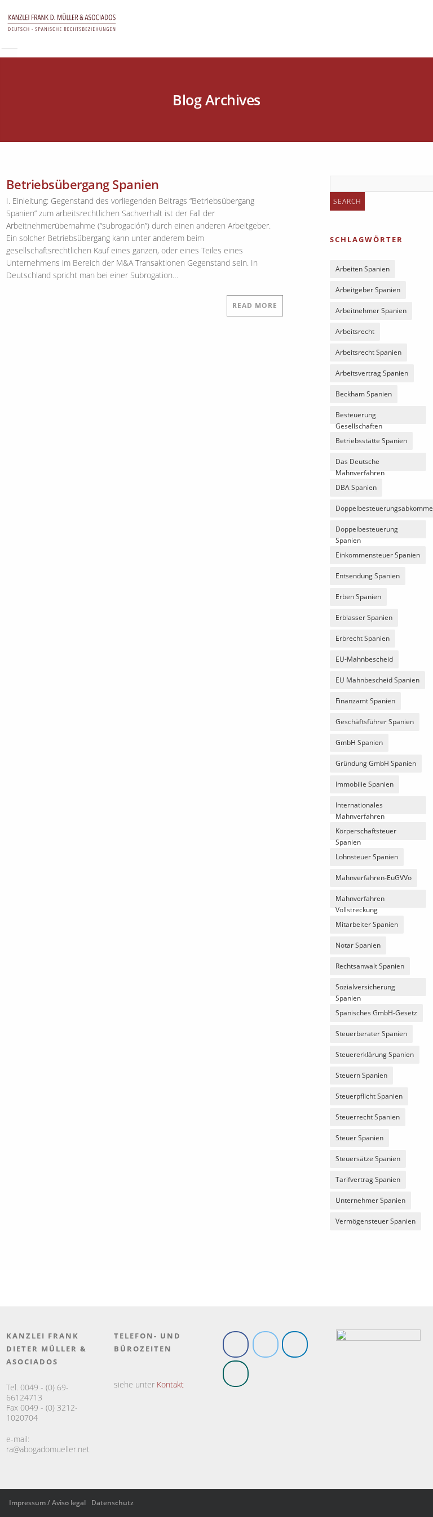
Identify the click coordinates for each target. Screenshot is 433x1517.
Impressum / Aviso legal (47, 1502)
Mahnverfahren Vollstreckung (360, 901)
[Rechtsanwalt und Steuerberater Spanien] (62, 36)
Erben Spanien (358, 596)
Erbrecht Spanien (362, 638)
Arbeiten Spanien (362, 269)
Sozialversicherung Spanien (365, 989)
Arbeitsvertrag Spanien (371, 373)
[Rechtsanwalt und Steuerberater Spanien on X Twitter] (266, 1344)
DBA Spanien (356, 487)
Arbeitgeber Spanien (367, 290)
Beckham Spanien (363, 394)
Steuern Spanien (361, 1075)
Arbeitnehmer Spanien (371, 310)
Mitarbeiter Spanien (366, 924)
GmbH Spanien (359, 742)
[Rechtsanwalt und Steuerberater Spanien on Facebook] (236, 1344)
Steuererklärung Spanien (374, 1054)
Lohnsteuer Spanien (366, 857)
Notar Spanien (358, 945)
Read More (254, 305)
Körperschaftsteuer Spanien (365, 833)
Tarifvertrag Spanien (367, 1179)
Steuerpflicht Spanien (369, 1096)
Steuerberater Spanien (371, 1033)
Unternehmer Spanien (370, 1200)
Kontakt (170, 1384)
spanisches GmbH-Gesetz (376, 1013)
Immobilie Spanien (364, 784)
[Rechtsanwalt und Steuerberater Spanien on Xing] (236, 1373)
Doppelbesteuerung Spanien (366, 531)
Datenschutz (112, 1502)
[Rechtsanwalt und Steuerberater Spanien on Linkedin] (295, 1344)
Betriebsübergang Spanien (82, 184)
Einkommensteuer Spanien (377, 555)
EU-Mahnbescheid (364, 659)
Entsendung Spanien (367, 576)
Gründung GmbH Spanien (375, 763)
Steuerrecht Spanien (367, 1117)
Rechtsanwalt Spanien (369, 966)
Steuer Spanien (359, 1138)
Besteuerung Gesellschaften (358, 417)
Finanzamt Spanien (365, 701)
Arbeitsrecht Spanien (368, 352)
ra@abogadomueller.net (48, 1449)
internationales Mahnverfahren (360, 807)
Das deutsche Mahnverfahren (360, 464)
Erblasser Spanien (363, 617)
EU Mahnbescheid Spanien (377, 680)
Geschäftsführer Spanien (374, 721)
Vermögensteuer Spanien (375, 1221)
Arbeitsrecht (354, 331)
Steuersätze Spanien (367, 1158)
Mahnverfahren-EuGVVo (373, 877)
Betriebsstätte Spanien (371, 440)
